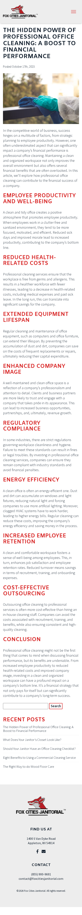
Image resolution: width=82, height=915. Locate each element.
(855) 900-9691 (41, 874)
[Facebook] (37, 851)
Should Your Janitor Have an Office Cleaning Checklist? (39, 748)
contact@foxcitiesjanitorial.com (41, 879)
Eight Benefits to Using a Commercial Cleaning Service (39, 757)
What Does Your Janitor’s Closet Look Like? (32, 739)
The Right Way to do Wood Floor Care (28, 766)
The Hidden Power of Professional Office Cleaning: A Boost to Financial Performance (38, 729)
